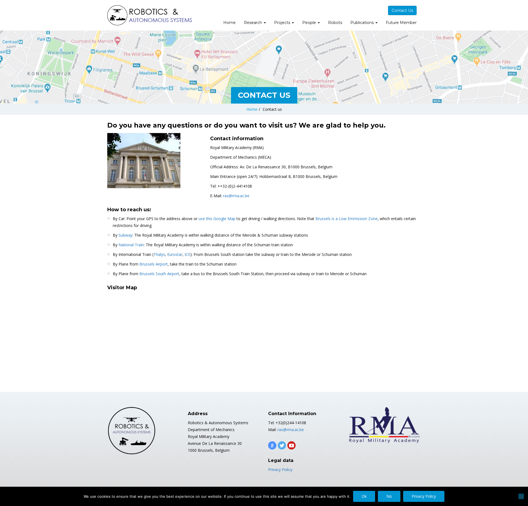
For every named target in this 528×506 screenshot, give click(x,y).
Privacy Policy (280, 469)
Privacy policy (424, 496)
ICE (187, 254)
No (389, 496)
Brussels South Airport (159, 273)
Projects (282, 22)
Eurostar (174, 254)
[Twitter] (282, 445)
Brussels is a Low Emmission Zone (346, 218)
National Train (131, 244)
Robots (335, 22)
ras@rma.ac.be (236, 195)
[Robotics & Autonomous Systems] (150, 15)
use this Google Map (217, 218)
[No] (521, 496)
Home (229, 22)
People (309, 22)
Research (253, 22)
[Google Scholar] (272, 445)
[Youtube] (291, 445)
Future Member (401, 22)
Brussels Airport (153, 264)
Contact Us (402, 10)
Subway (125, 235)
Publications (362, 22)
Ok (364, 496)
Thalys (159, 254)
